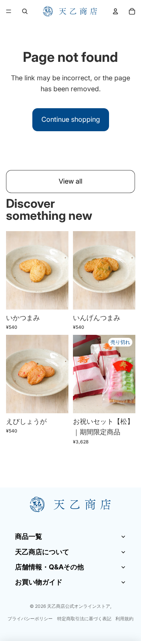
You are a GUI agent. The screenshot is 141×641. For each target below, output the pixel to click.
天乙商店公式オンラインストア (78, 606)
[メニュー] (8, 11)
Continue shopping (70, 119)
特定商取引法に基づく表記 (84, 618)
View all (70, 181)
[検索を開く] (25, 11)
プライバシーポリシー (30, 618)
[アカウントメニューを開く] (115, 11)
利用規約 (124, 618)
